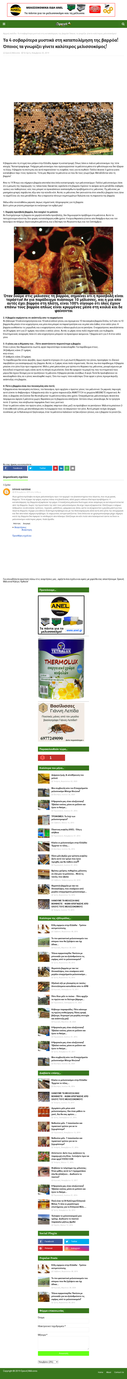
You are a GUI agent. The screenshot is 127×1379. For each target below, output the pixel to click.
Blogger (46, 1375)
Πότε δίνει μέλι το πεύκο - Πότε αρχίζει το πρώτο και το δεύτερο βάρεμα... (69, 998)
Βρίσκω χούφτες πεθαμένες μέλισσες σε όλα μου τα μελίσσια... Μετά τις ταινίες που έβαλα (69, 873)
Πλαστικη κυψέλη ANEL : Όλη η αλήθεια (66, 831)
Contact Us (119, 1372)
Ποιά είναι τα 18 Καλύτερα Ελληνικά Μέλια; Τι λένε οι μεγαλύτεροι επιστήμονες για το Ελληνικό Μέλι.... (68, 1204)
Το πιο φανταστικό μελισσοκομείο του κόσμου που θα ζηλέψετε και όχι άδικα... (69, 941)
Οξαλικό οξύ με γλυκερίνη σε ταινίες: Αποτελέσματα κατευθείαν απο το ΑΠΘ (69, 985)
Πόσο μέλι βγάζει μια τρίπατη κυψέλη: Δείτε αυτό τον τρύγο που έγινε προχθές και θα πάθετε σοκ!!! (69, 859)
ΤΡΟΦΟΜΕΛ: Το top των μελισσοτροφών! (63, 818)
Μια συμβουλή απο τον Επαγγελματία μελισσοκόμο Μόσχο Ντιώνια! (69, 790)
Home (100, 1372)
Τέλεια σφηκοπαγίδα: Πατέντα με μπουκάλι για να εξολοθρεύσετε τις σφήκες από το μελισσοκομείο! (68, 956)
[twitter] (76, 1241)
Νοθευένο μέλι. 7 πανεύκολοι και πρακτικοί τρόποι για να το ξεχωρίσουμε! (66, 1126)
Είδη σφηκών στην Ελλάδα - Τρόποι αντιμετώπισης (68, 927)
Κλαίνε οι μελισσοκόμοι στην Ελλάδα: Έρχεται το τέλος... (69, 844)
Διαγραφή (26, 523)
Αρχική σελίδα (9, 34)
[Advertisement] (63, 80)
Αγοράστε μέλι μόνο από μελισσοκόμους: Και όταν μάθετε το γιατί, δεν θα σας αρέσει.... (68, 1111)
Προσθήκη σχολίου (21, 536)
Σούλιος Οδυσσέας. (21, 489)
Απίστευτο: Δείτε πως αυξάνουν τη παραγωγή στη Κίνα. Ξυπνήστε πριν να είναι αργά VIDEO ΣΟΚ (70, 1156)
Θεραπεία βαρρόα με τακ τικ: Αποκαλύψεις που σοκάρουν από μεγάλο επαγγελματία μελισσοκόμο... (69, 888)
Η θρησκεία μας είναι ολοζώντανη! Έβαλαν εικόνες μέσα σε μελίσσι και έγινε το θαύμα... (68, 804)
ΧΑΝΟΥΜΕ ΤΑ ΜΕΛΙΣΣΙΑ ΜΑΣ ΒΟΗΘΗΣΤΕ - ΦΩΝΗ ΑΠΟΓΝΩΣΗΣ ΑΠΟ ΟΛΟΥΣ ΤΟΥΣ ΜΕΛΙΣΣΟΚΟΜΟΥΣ (69, 903)
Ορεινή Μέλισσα (12, 53)
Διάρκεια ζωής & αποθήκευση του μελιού (67, 776)
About (108, 1372)
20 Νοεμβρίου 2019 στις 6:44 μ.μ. (27, 492)
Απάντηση (16, 523)
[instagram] (76, 1248)
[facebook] (50, 1241)
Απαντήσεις (20, 527)
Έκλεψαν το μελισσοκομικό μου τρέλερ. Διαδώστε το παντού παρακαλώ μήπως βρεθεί (66, 1219)
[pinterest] (50, 1248)
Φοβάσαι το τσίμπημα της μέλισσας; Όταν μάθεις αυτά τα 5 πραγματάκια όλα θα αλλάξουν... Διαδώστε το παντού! (68, 1172)
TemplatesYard (25, 1375)
